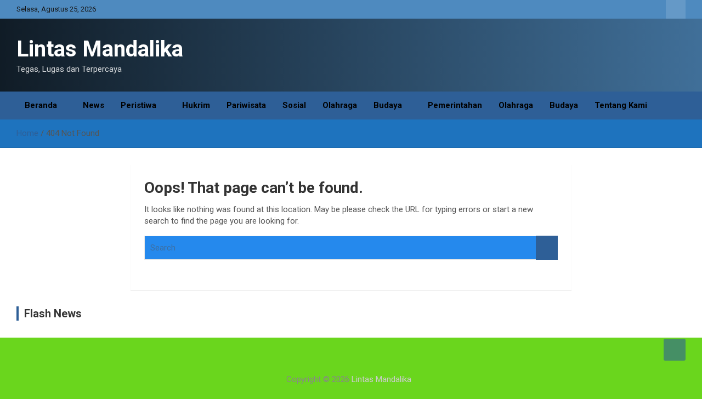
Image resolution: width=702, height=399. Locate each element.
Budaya (387, 105)
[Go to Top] (675, 350)
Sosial (294, 105)
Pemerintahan (455, 105)
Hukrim (196, 105)
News (93, 105)
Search (547, 248)
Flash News (53, 313)
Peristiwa (138, 105)
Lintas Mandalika (99, 49)
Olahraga (339, 105)
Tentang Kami (621, 105)
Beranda (41, 105)
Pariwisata (246, 105)
